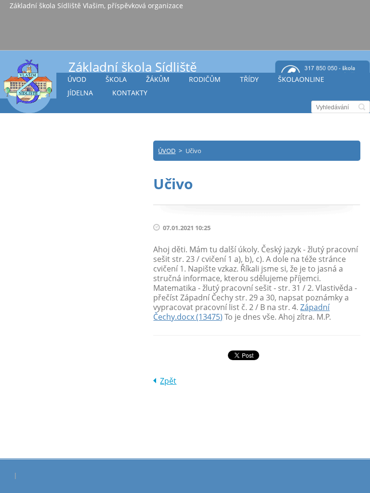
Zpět (168, 381)
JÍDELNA (80, 92)
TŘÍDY (249, 79)
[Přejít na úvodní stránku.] (28, 86)
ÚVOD (76, 79)
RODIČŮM (205, 79)
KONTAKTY (129, 92)
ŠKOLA (116, 79)
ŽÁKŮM (158, 79)
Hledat (362, 107)
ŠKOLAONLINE (301, 79)
